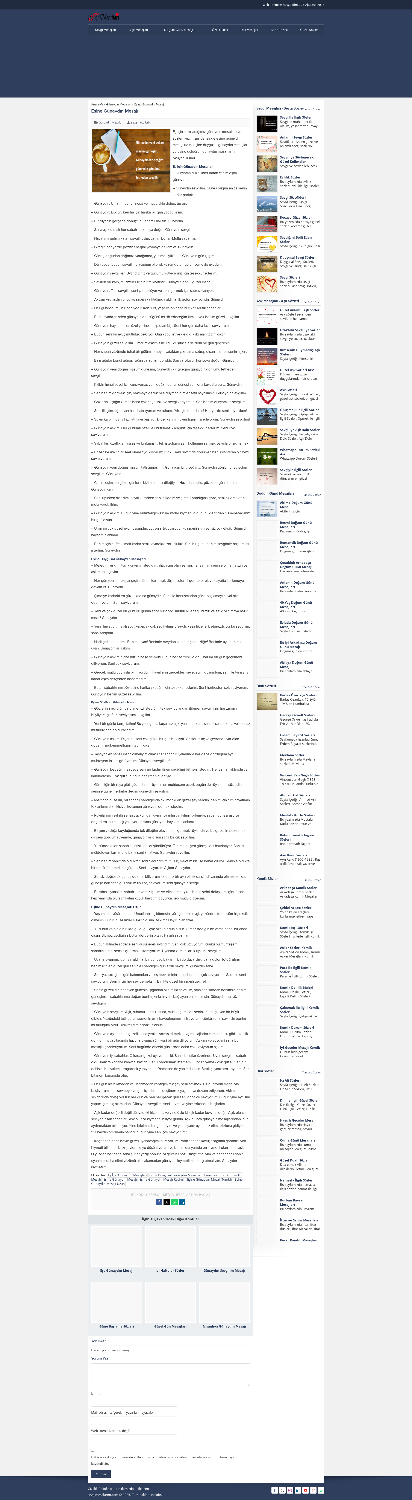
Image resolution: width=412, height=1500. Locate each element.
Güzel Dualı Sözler (294, 1160)
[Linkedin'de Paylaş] (182, 1202)
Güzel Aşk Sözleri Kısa (297, 370)
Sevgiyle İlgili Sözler (296, 470)
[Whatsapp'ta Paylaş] (174, 1202)
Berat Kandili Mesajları (298, 1240)
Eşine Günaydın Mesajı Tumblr (209, 1179)
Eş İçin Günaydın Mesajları (127, 1175)
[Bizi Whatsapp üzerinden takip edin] (321, 1490)
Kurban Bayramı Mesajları (293, 1202)
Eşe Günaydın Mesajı (116, 1270)
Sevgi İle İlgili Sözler (296, 117)
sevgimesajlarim (141, 122)
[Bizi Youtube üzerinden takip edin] (305, 1490)
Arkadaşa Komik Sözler (298, 888)
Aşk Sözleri (288, 390)
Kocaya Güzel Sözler (296, 217)
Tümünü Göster (311, 109)
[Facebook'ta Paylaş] (159, 1202)
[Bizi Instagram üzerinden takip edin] (290, 1490)
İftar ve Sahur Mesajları (299, 1220)
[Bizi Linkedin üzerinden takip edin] (298, 1490)
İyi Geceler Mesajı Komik (300, 1047)
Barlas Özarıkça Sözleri (298, 695)
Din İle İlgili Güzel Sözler (299, 1100)
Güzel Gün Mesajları (170, 1326)
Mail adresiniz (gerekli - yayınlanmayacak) (122, 1412)
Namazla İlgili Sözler (296, 1180)
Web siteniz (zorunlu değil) (110, 1430)
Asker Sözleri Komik (296, 947)
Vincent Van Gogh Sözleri (300, 775)
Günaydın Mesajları (118, 104)
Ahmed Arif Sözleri (295, 795)
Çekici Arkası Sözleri (296, 907)
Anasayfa (97, 104)
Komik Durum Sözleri (297, 1027)
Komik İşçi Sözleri (294, 927)
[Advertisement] (206, 67)
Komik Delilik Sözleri (296, 987)
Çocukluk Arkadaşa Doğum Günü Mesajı (296, 564)
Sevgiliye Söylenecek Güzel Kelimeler (297, 159)
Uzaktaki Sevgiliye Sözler (300, 330)
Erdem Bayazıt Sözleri (297, 735)
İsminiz (96, 1394)
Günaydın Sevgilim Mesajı (224, 1270)
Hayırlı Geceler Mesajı (298, 1120)
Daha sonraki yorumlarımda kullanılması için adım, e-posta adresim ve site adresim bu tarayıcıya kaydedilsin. (162, 1460)
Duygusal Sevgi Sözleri (298, 257)
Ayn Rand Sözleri (293, 855)
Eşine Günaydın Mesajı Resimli (162, 1179)
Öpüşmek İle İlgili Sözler (299, 410)
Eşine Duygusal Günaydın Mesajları (175, 1175)
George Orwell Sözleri (297, 715)
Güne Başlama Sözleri (116, 1326)
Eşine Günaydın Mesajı (120, 1179)
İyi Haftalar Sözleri (171, 1270)
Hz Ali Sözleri (290, 1080)
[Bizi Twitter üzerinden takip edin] (282, 1490)
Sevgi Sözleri (290, 277)
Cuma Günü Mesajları (297, 1140)
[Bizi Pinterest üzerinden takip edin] (313, 1490)
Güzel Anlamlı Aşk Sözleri (300, 310)
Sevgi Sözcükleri (293, 197)
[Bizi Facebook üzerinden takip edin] (274, 1490)
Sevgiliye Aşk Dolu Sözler (300, 430)
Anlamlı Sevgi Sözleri (297, 137)
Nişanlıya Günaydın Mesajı (224, 1326)
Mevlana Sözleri (293, 755)
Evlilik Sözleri (290, 177)
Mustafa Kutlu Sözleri (297, 815)
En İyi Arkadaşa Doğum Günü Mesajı (298, 644)
